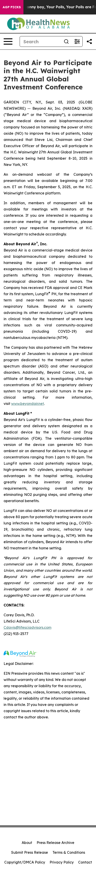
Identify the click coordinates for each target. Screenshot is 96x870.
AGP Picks (12, 7)
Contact (85, 862)
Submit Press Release (29, 852)
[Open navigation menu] (8, 41)
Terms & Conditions (68, 852)
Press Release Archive (55, 842)
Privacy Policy (62, 862)
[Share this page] (89, 41)
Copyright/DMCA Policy (24, 862)
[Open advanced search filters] (77, 41)
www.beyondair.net (27, 403)
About (27, 842)
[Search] (66, 41)
